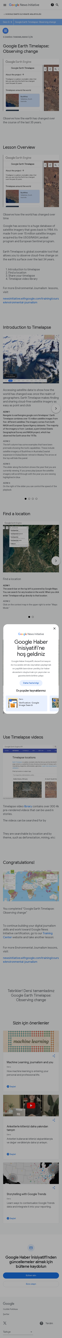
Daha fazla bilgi (31, 683)
